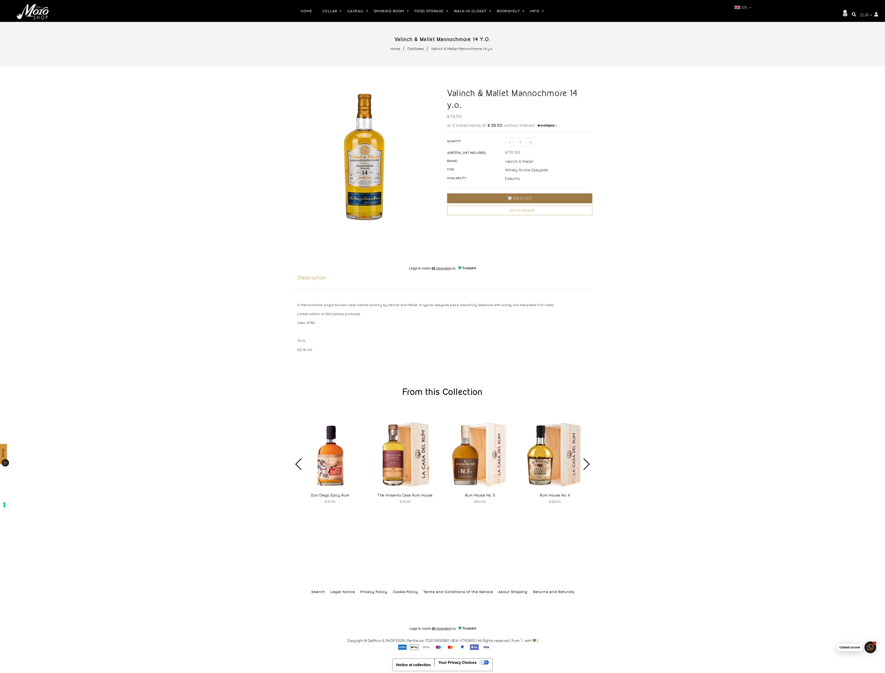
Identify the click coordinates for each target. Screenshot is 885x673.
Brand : (453, 161)
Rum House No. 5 (480, 495)
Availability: (457, 178)
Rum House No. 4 (555, 495)
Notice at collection (413, 664)
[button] (743, 7)
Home (395, 49)
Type (450, 169)
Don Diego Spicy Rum (330, 495)
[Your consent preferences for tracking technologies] (4, 504)
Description (312, 277)
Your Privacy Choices (457, 662)
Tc (522, 640)
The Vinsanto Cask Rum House (405, 495)
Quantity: (454, 141)
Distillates (415, 49)
